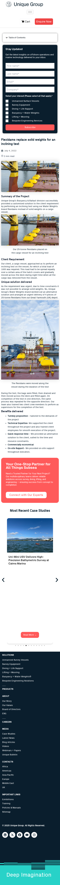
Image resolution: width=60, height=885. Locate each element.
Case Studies (8, 734)
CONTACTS (7, 762)
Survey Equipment (11, 664)
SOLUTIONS (8, 655)
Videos (5, 746)
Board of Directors (11, 709)
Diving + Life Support (12, 668)
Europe (5, 779)
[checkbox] (30, 111)
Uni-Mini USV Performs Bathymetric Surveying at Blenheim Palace (24, 560)
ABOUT (5, 696)
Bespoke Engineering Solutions (18, 681)
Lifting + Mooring (11, 672)
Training (6, 803)
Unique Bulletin (9, 754)
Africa (5, 766)
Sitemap (6, 812)
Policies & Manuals (11, 807)
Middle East (8, 783)
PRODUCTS (7, 689)
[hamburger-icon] (30, 12)
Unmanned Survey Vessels (15, 660)
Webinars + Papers (11, 750)
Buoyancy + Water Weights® (16, 676)
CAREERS (7, 722)
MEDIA (5, 729)
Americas (6, 771)
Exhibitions (8, 799)
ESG (4, 713)
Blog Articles (8, 742)
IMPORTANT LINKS (11, 794)
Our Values (7, 705)
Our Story (7, 701)
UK (3, 787)
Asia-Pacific (8, 775)
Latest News (8, 738)
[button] (7, 38)
